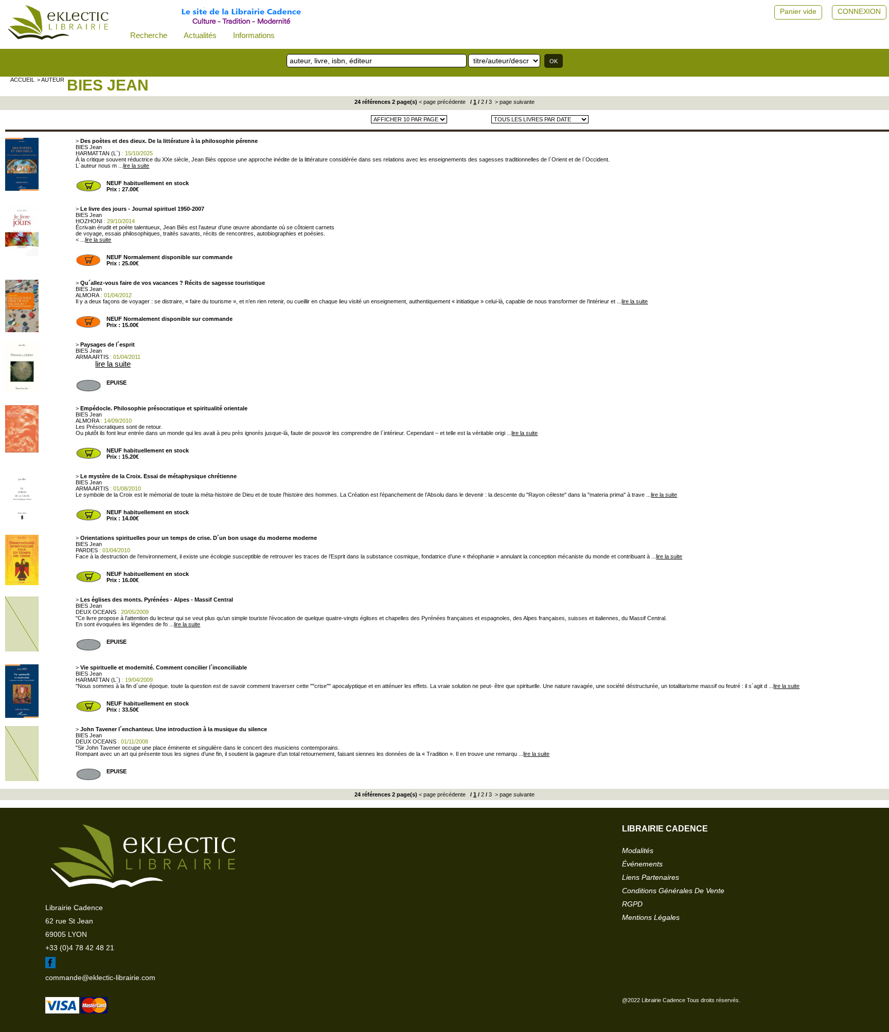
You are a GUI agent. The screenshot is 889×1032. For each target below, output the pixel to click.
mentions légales (651, 917)
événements (642, 864)
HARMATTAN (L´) (98, 153)
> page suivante (514, 102)
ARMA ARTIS (92, 357)
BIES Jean (108, 85)
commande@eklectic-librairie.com (100, 977)
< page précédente (442, 102)
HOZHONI (89, 221)
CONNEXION (859, 11)
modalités (637, 850)
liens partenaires (650, 877)
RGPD (632, 904)
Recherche (148, 35)
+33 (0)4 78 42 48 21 (79, 948)
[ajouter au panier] (88, 190)
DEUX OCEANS (96, 612)
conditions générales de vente (673, 890)
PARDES (87, 550)
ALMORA (87, 295)
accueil (22, 80)
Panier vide (798, 11)
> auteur (50, 80)
